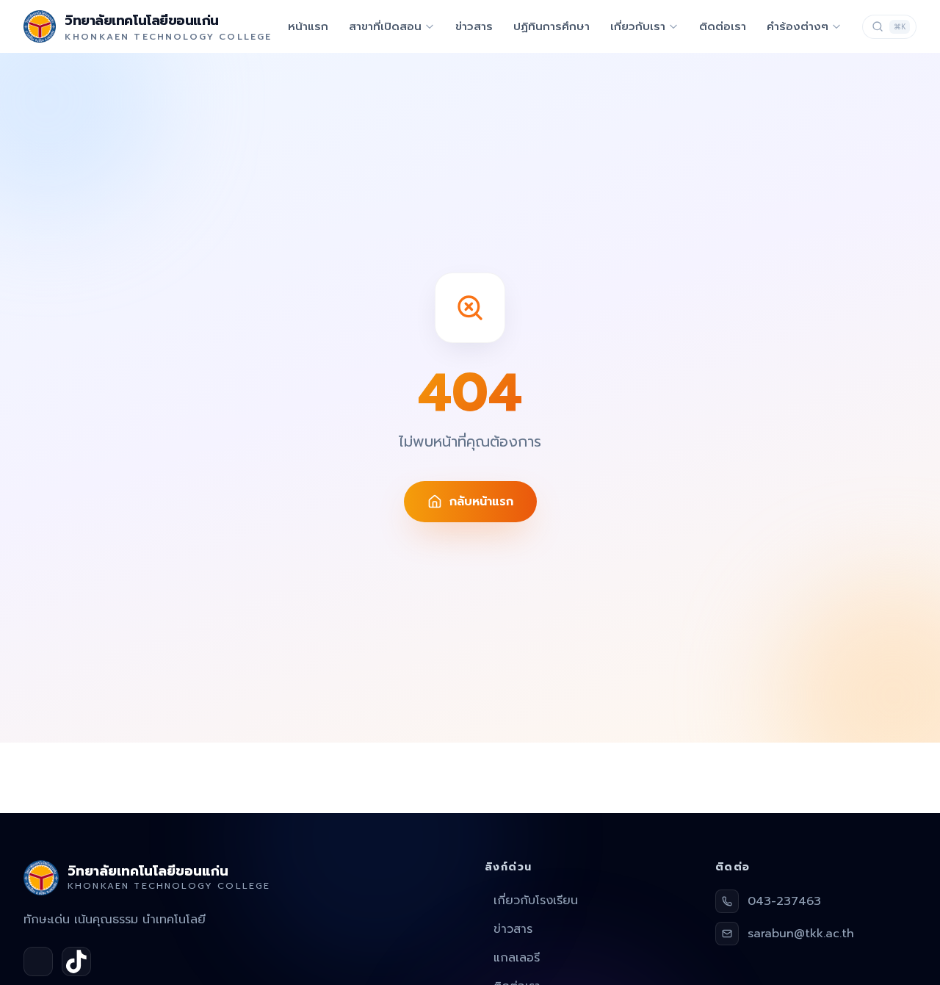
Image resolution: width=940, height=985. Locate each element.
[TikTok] (76, 961)
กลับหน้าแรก (481, 501)
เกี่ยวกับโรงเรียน (536, 900)
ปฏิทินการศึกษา (551, 26)
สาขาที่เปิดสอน (385, 26)
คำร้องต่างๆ (797, 26)
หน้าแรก (308, 26)
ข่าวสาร (474, 26)
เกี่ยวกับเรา (637, 26)
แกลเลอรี (517, 958)
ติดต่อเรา (722, 26)
